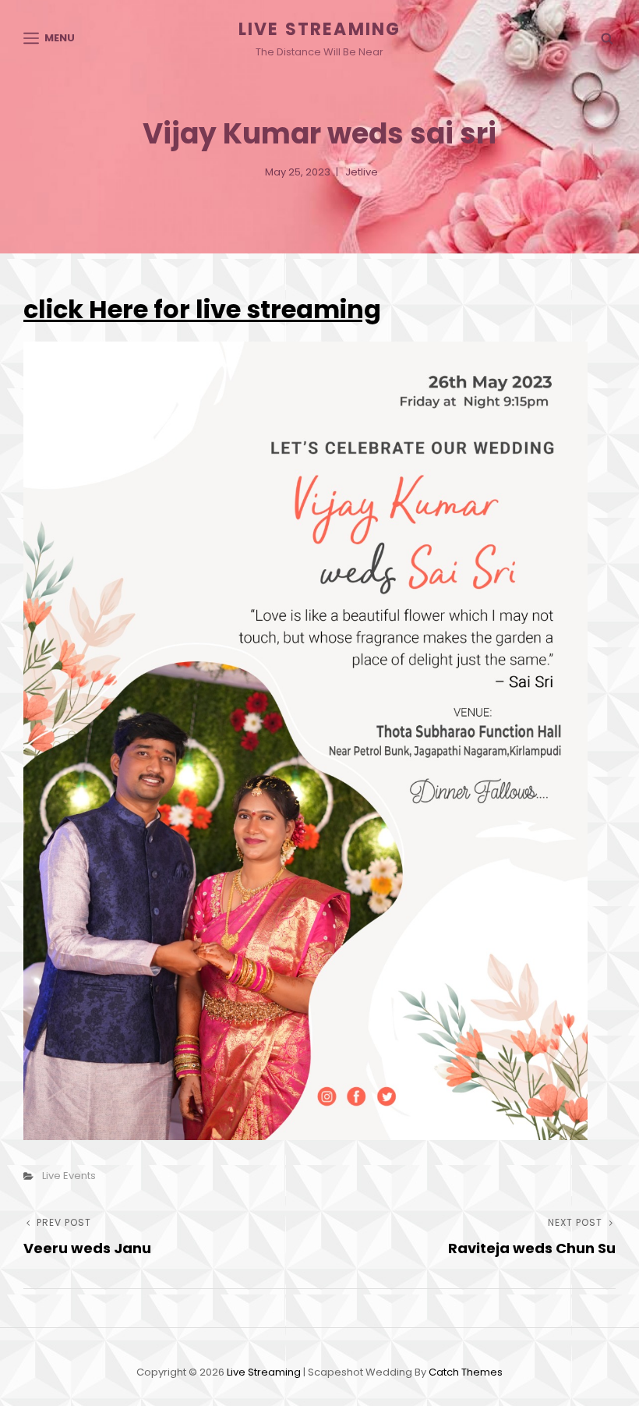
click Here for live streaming (202, 309)
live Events (69, 1175)
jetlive (361, 172)
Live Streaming (319, 29)
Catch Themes (466, 1372)
